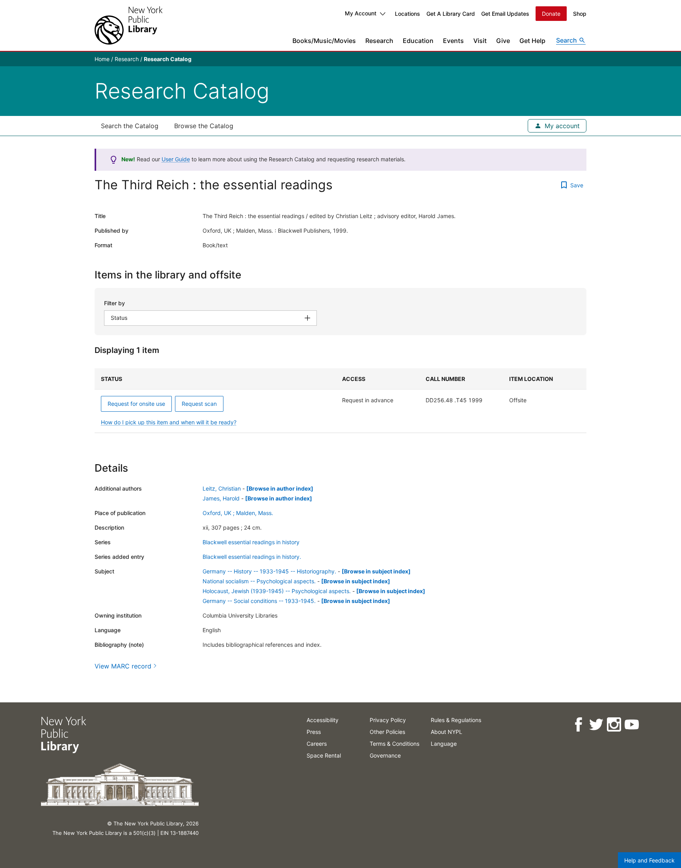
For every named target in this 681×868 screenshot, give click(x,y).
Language (444, 743)
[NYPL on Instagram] (613, 725)
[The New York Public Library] (128, 25)
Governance (385, 755)
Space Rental (324, 755)
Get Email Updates (505, 13)
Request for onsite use (136, 403)
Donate (551, 13)
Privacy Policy (388, 720)
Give (503, 41)
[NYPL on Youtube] (631, 725)
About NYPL (446, 731)
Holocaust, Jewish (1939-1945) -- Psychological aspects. (277, 591)
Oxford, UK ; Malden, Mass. (238, 513)
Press (314, 731)
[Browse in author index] (279, 488)
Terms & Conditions (394, 743)
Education (418, 41)
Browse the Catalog (203, 126)
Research (379, 41)
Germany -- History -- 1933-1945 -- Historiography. (269, 571)
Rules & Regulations (456, 720)
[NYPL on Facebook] (578, 725)
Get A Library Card (450, 13)
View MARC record (123, 666)
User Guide (176, 159)
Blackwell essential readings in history (251, 542)
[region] (340, 400)
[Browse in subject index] (376, 571)
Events (453, 41)
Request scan (199, 403)
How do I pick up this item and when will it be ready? (168, 422)
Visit (480, 41)
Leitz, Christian (222, 488)
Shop (579, 13)
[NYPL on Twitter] (596, 725)
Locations (407, 13)
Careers (317, 743)
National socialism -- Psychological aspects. (259, 581)
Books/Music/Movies (324, 41)
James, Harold (221, 498)
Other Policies (387, 731)
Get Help (532, 41)
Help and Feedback (649, 860)
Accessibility (323, 720)
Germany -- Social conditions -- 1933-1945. (259, 600)
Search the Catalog (129, 126)
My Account (360, 13)
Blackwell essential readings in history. (252, 556)
